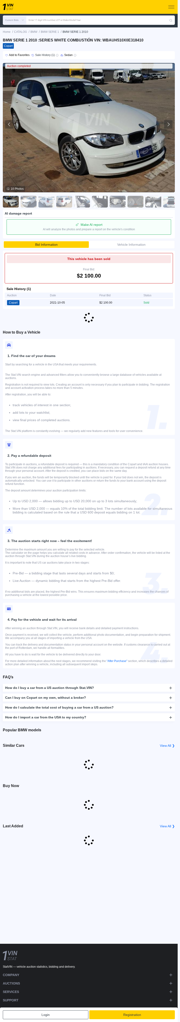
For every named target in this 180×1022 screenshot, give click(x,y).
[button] (14, 20)
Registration (132, 1015)
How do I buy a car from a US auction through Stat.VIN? (49, 688)
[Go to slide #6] (100, 202)
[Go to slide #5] (82, 202)
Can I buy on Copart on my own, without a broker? (45, 697)
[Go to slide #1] (11, 202)
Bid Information (46, 244)
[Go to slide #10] (171, 202)
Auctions (11, 983)
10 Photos (17, 188)
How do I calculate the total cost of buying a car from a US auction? (59, 707)
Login (45, 1015)
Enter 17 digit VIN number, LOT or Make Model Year (55, 20)
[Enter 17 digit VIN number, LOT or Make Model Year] (170, 20)
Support (11, 1000)
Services (11, 992)
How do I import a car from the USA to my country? (45, 717)
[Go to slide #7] (118, 202)
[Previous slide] (9, 124)
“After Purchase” (117, 661)
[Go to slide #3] (46, 202)
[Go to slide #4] (64, 202)
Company (11, 975)
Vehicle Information (131, 244)
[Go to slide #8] (135, 202)
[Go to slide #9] (153, 202)
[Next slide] (168, 124)
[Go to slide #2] (29, 202)
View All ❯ (167, 745)
